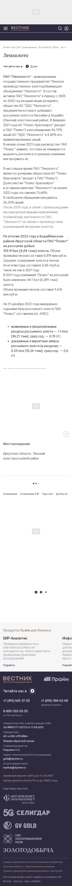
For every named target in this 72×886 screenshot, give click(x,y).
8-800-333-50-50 (15, 713)
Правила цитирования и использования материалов (33, 862)
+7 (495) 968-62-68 (54, 702)
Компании (10, 493)
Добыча (61, 493)
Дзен (33, 66)
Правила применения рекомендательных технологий (32, 870)
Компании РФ (29, 493)
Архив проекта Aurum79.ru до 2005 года (30, 780)
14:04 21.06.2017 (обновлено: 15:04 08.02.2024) (31, 47)
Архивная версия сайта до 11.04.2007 (28, 775)
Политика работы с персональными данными (29, 866)
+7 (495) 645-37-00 (16, 701)
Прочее (47, 493)
